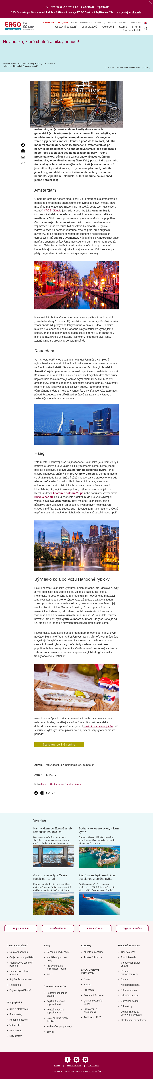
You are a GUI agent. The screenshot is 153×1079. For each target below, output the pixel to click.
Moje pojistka (137, 23)
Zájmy (147, 67)
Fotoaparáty (15, 1014)
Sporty (124, 979)
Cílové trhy (126, 1006)
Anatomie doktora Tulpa (68, 493)
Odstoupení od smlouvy (133, 1020)
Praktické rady (128, 957)
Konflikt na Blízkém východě (55, 23)
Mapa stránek (93, 1066)
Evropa (120, 67)
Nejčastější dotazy (130, 985)
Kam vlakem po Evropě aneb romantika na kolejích (52, 830)
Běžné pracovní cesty (58, 952)
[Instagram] (76, 1060)
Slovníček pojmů (130, 1001)
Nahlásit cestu (86, 23)
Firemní (136, 26)
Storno (123, 26)
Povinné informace (94, 995)
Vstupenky (15, 1025)
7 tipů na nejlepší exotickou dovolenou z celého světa (97, 877)
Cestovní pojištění (65, 26)
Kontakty (112, 23)
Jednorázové (89, 26)
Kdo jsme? (123, 23)
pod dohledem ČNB (93, 1071)
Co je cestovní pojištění (21, 957)
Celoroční (108, 26)
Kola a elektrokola (19, 1009)
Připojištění (15, 985)
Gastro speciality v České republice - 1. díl (50, 877)
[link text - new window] (23, 145)
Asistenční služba (93, 957)
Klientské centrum (93, 952)
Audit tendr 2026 (92, 1017)
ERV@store (15, 1036)
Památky (140, 67)
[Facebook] (68, 1060)
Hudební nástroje (18, 1020)
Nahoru (57, 1066)
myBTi (50, 974)
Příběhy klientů (129, 990)
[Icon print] (23, 169)
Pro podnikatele (132, 30)
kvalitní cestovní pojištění (98, 726)
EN (145, 23)
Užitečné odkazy (130, 995)
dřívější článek (52, 210)
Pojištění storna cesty (20, 979)
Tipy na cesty (128, 952)
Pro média (89, 990)
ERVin (74, 23)
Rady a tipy (100, 23)
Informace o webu (74, 1066)
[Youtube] (85, 1060)
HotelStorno (15, 1030)
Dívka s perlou (43, 497)
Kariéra (87, 984)
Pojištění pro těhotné (20, 990)
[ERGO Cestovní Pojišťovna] (19, 26)
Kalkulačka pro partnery (59, 1026)
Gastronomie (129, 67)
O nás (87, 979)
